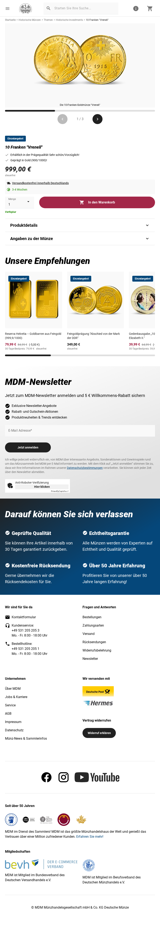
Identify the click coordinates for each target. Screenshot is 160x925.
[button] (7, 8)
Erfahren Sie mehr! (89, 837)
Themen (48, 19)
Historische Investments (69, 19)
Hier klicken (42, 486)
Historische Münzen (30, 19)
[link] (25, 8)
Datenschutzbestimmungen (85, 467)
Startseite (10, 19)
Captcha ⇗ (60, 491)
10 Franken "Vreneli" (97, 19)
